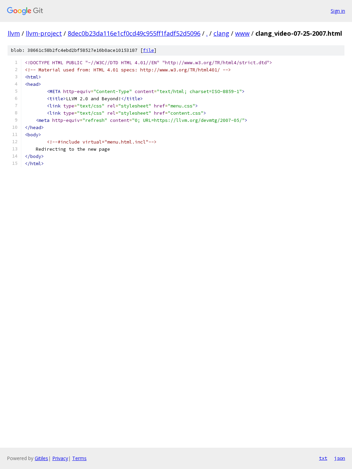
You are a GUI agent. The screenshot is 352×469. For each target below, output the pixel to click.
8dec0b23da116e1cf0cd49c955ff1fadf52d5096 (134, 33)
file (148, 50)
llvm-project (44, 33)
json (339, 458)
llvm (14, 33)
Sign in (338, 11)
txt (323, 458)
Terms (79, 458)
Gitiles (41, 458)
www (242, 33)
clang (221, 33)
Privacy (60, 458)
